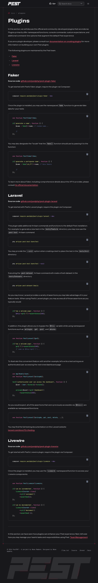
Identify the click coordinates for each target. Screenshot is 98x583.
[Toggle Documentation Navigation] (88, 4)
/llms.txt (65, 550)
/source (74, 550)
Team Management (79, 537)
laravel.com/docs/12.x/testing (21, 430)
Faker (14, 56)
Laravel (15, 60)
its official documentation (26, 185)
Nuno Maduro (36, 549)
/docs (89, 550)
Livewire (15, 65)
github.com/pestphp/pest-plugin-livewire (39, 446)
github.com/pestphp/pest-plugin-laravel (39, 201)
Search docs (72, 4)
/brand (81, 550)
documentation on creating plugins (65, 41)
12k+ (54, 4)
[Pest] (14, 3)
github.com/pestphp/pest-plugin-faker (38, 81)
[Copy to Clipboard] (87, 94)
